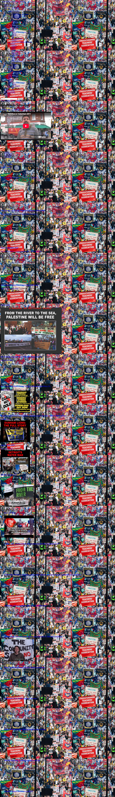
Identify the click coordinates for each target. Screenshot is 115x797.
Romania (14, 53)
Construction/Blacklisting (19, 16)
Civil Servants (15, 12)
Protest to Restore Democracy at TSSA (18, 791)
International (11, 43)
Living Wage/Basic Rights (19, 25)
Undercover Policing (14, 86)
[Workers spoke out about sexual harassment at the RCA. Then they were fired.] (19, 630)
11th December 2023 (7, 360)
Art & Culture (12, 58)
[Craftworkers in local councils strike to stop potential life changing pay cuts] (19, 537)
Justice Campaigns (13, 74)
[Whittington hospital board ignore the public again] (15, 280)
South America (16, 55)
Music (13, 60)
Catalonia (14, 45)
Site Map (6, 95)
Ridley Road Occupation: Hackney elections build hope (24, 667)
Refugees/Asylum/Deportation (16, 82)
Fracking (14, 40)
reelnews (15, 109)
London (6, 152)
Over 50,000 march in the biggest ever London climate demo (23, 210)
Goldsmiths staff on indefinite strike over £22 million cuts (25, 605)
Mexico (14, 50)
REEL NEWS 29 (40, 146)
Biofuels (14, 35)
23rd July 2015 (5, 251)
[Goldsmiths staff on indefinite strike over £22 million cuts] (19, 599)
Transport (14, 29)
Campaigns (7, 100)
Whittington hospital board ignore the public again (19, 285)
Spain (13, 56)
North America (16, 51)
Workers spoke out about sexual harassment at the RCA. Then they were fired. (33, 636)
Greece (14, 48)
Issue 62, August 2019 (9, 475)
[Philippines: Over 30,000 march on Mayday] (19, 692)
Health (13, 24)
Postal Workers (16, 27)
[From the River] (19, 506)
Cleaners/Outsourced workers (20, 14)
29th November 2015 (7, 214)
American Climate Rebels (11, 8)
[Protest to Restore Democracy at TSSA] (19, 784)
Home (6, 4)
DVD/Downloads (9, 91)
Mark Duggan (8, 153)
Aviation (14, 34)
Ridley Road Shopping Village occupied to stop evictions (25, 729)
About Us (7, 6)
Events (6, 89)
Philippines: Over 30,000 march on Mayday (20, 698)
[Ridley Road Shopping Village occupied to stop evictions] (19, 722)
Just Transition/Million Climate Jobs (22, 42)
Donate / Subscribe (9, 92)
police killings (8, 155)
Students (10, 81)
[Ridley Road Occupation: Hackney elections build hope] (19, 661)
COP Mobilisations (17, 38)
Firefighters (15, 22)
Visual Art (14, 64)
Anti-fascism (11, 68)
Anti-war (10, 69)
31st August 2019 (6, 478)
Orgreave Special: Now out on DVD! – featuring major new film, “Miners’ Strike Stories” (33, 416)
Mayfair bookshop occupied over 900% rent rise (22, 760)
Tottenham (7, 157)
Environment (11, 30)
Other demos (11, 87)
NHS (9, 77)
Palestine (10, 79)
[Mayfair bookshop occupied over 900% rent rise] (19, 753)
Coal (13, 37)
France (13, 47)
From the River (10, 513)
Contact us (7, 94)
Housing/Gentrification (14, 73)
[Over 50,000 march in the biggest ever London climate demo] (15, 205)
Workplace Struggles (14, 11)
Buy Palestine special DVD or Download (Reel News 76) (21, 357)
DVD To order (5, 305)
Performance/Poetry (17, 61)
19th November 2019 (7, 448)
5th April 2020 (5, 419)
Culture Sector (16, 19)
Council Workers (16, 17)
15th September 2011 (7, 109)
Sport (13, 63)
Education (14, 21)
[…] (20, 218)
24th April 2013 (5, 288)
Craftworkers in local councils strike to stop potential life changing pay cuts (31, 544)
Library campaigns (13, 76)
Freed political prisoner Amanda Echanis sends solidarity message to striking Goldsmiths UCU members (42, 575)
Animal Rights (12, 66)
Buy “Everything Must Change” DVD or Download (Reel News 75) (25, 386)
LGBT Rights (12, 84)
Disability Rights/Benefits (15, 71)
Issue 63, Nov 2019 (8, 445)
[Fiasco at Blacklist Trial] (15, 242)
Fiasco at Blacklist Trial (9, 248)
